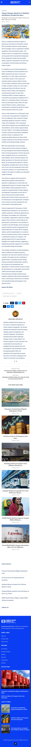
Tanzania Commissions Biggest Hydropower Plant (19, 708)
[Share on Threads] (4, 306)
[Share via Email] (12, 306)
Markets (3, 654)
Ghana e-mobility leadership (10, 296)
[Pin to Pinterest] (23, 303)
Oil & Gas (3, 657)
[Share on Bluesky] (8, 306)
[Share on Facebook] (16, 303)
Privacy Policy (4, 638)
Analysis (3, 662)
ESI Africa (10, 287)
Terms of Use (4, 641)
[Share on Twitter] (19, 303)
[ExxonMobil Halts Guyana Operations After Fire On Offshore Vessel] (15, 534)
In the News (4, 648)
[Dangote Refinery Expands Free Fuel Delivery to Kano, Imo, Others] (15, 479)
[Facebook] (15, 744)
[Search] (29, 2)
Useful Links (5, 632)
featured (19, 293)
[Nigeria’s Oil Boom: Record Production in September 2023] (15, 679)
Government (4, 660)
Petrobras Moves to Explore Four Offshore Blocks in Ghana (20, 729)
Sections (4, 645)
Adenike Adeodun (15, 319)
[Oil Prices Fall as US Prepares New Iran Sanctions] (15, 425)
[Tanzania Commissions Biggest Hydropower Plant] (15, 397)
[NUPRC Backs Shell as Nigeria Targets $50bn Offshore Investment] (15, 506)
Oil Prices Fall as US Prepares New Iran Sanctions (19, 718)
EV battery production (8, 293)
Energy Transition (5, 651)
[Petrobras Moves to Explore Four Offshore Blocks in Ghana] (15, 452)
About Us (3, 636)
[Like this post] (12, 303)
